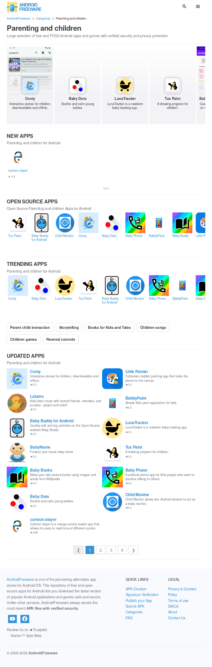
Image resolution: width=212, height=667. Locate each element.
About (172, 611)
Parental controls (60, 339)
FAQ (129, 617)
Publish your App (139, 600)
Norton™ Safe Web (24, 635)
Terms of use (178, 600)
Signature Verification (142, 594)
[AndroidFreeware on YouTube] (12, 619)
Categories (43, 18)
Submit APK (135, 606)
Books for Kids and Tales (109, 327)
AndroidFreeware (18, 18)
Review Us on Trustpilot (27, 629)
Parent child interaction (30, 327)
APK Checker (136, 588)
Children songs (153, 327)
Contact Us (176, 617)
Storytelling (69, 327)
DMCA (173, 606)
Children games (23, 339)
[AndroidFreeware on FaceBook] (24, 619)
